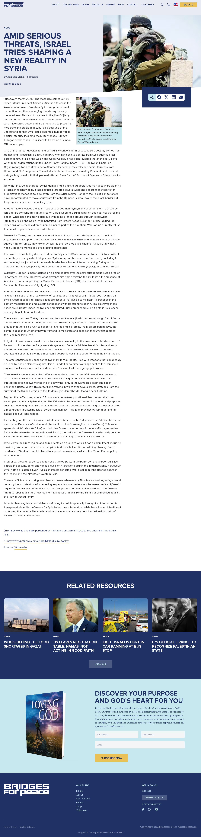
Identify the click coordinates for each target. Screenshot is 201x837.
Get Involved (71, 4)
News (7, 636)
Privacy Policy (10, 827)
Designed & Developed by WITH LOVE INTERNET (100, 832)
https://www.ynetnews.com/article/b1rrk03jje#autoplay (36, 541)
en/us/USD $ (152, 797)
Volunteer (81, 810)
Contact (132, 4)
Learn (85, 4)
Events (110, 4)
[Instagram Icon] (149, 809)
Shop (121, 4)
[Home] (14, 4)
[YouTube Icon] (156, 809)
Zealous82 (147, 4)
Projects (97, 4)
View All (101, 664)
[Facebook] (159, 97)
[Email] (181, 97)
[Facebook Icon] (143, 809)
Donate (188, 4)
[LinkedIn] (173, 97)
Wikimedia (20, 547)
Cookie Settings (27, 827)
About (56, 4)
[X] (166, 97)
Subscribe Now (111, 758)
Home (79, 790)
